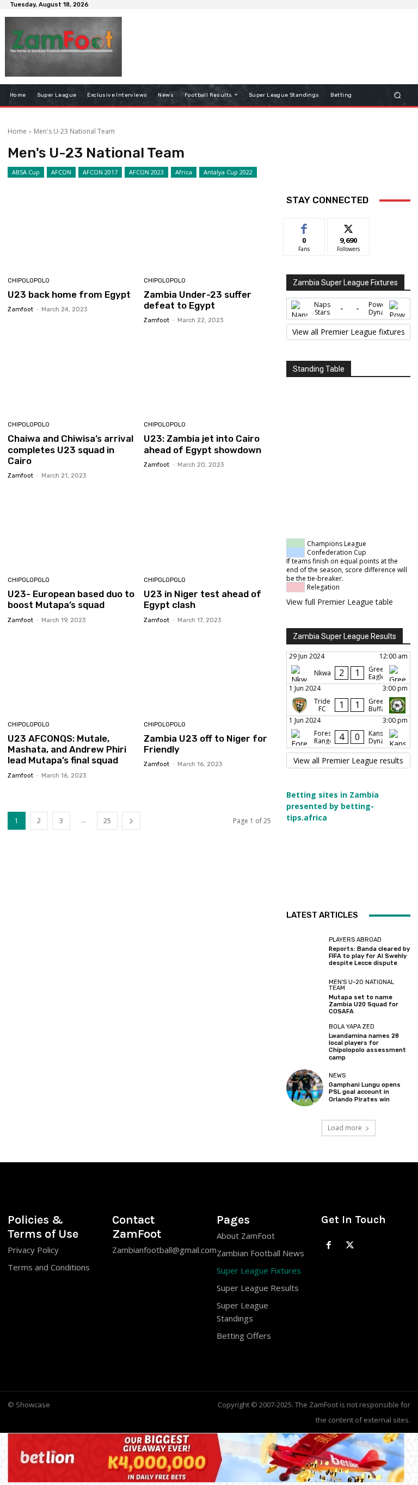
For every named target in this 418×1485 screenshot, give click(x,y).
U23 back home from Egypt (69, 294)
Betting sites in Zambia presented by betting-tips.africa (332, 806)
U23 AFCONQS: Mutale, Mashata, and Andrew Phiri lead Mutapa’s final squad (67, 749)
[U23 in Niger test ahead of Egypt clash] (208, 529)
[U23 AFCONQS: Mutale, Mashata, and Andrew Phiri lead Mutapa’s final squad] (72, 674)
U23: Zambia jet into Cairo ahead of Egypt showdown (202, 444)
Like (304, 226)
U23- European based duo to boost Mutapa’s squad (71, 599)
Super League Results (258, 1287)
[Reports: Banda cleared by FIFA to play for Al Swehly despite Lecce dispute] (304, 951)
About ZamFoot (246, 1235)
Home (17, 131)
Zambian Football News (260, 1253)
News (337, 1076)
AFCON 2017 (100, 172)
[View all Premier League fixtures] (348, 332)
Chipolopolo (29, 281)
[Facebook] (329, 1246)
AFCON (61, 172)
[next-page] (131, 821)
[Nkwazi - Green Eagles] (348, 668)
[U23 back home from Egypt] (72, 230)
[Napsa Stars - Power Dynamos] (348, 308)
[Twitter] (350, 1246)
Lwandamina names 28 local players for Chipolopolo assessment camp (367, 1046)
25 (107, 820)
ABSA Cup (26, 172)
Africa (183, 172)
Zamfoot (20, 309)
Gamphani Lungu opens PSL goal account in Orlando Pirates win (365, 1091)
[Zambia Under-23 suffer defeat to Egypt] (208, 230)
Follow (348, 226)
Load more (345, 1127)
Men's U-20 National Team (361, 985)
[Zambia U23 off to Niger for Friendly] (208, 674)
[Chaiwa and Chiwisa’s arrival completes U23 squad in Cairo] (72, 374)
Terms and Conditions (49, 1267)
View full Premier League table (339, 602)
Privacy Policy (33, 1249)
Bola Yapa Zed (351, 1027)
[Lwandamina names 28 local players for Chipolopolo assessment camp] (304, 1042)
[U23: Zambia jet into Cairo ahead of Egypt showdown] (208, 374)
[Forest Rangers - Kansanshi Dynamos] (348, 732)
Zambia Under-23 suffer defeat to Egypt (197, 300)
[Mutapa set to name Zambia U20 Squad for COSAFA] (304, 997)
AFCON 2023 (146, 172)
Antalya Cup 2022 (228, 172)
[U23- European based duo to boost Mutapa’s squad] (72, 529)
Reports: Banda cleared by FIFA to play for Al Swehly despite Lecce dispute (369, 956)
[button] (397, 94)
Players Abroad (355, 940)
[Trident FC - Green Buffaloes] (348, 700)
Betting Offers (244, 1335)
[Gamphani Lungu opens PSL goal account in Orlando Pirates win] (304, 1087)
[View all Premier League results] (348, 760)
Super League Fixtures (259, 1270)
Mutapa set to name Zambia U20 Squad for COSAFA (363, 1004)
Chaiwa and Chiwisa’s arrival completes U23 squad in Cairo (70, 449)
